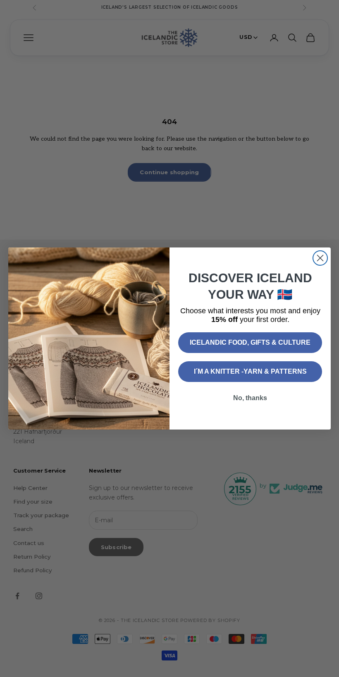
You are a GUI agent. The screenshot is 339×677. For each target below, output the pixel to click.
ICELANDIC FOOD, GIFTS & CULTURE (250, 342)
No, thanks (250, 397)
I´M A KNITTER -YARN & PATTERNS (250, 371)
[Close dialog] (320, 258)
